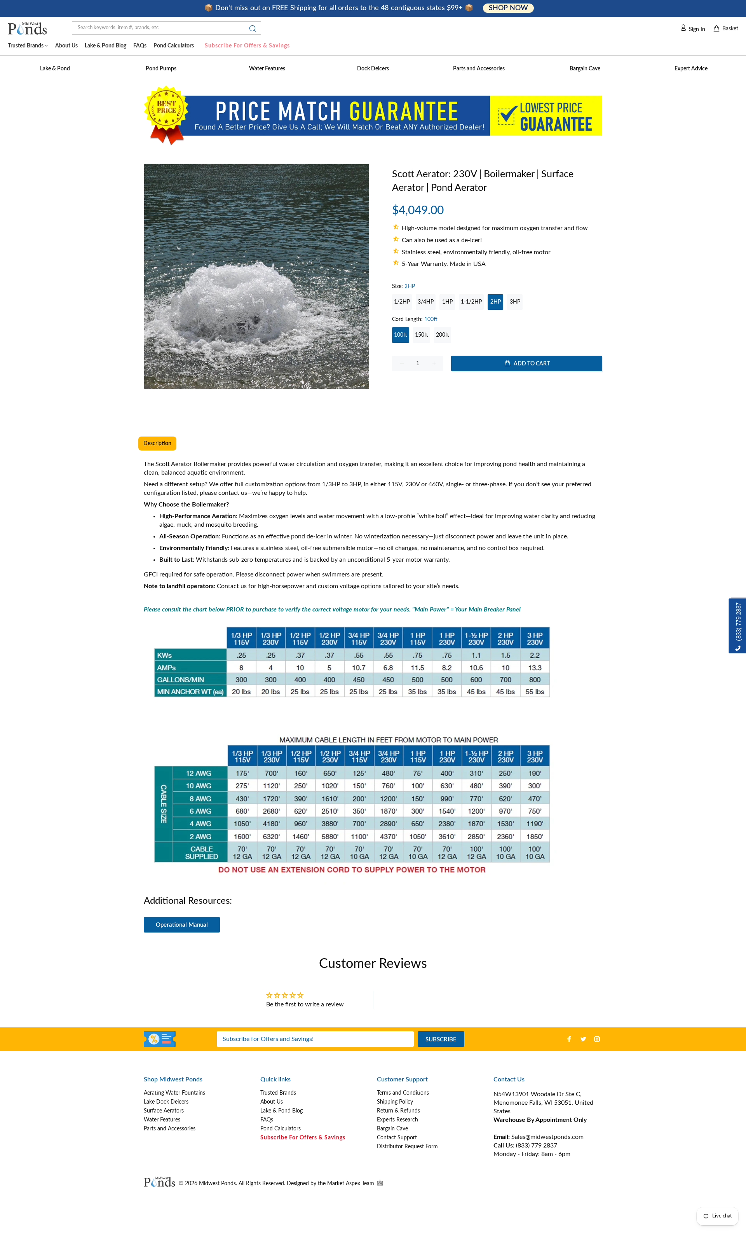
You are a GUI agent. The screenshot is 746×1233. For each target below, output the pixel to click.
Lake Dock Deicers (166, 1102)
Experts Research (397, 1120)
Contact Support (397, 1137)
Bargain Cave (392, 1129)
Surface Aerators (164, 1111)
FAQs (266, 1120)
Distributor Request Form (407, 1146)
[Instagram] (597, 1039)
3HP (515, 302)
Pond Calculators (280, 1129)
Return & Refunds (398, 1111)
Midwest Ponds (217, 1183)
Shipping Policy (395, 1102)
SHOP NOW (508, 8)
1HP (447, 302)
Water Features (162, 1120)
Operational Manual (182, 925)
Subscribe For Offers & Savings (247, 46)
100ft (400, 335)
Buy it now (497, 388)
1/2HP (402, 302)
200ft (442, 335)
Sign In (697, 29)
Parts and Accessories (169, 1129)
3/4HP (426, 302)
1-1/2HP (471, 302)
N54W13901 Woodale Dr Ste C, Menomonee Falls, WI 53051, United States (543, 1102)
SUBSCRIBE (441, 1040)
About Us (271, 1102)
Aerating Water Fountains (174, 1093)
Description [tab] (157, 443)
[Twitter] (583, 1039)
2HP (495, 302)
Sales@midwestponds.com (547, 1137)
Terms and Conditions (403, 1093)
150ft (421, 335)
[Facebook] (569, 1039)
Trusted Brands (278, 1093)
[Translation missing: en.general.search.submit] (250, 30)
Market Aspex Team (351, 1183)
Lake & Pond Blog (281, 1111)
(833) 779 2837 (536, 1145)
